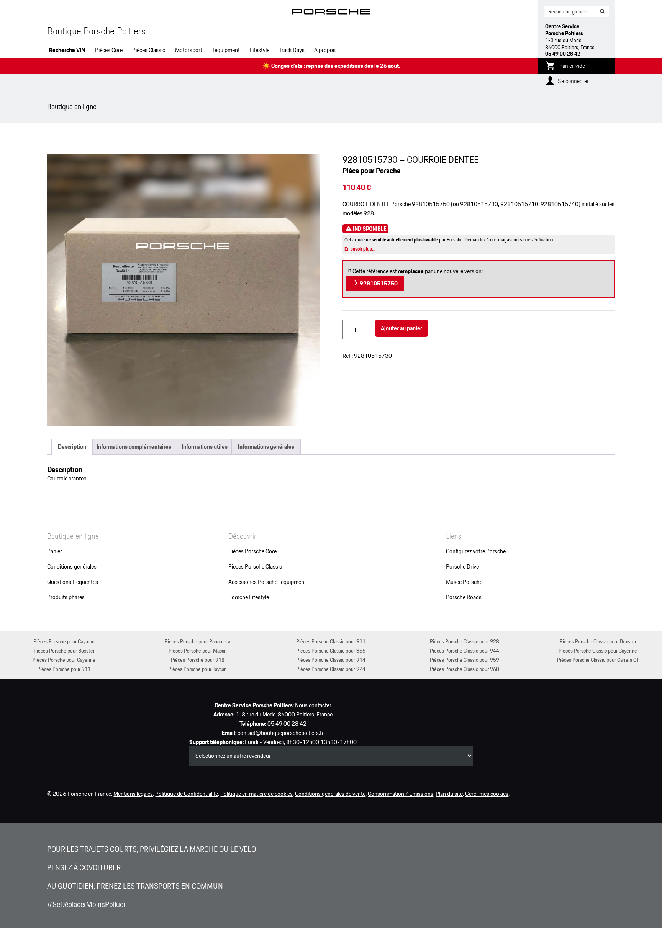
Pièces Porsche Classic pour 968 (464, 668)
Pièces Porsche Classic (255, 566)
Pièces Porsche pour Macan (198, 650)
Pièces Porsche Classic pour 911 (330, 641)
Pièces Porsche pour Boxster (64, 650)
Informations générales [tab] (266, 446)
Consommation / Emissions (400, 793)
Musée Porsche (464, 582)
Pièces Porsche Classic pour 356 (330, 650)
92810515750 (378, 283)
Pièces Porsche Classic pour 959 (464, 659)
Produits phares (66, 597)
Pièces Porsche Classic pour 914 (330, 659)
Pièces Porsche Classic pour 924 (330, 668)
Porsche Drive (462, 566)
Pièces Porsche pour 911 (64, 668)
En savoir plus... (359, 249)
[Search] (602, 11)
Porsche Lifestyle (248, 597)
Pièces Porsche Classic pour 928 (464, 641)
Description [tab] (72, 446)
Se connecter (573, 81)
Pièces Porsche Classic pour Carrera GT (598, 659)
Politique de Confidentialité (186, 793)
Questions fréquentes (72, 582)
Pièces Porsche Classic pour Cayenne (598, 650)
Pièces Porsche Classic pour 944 (464, 650)
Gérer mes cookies (486, 793)
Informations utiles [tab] (205, 446)
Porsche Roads (464, 597)
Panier (54, 551)
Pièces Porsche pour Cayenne (64, 659)
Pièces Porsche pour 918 (197, 659)
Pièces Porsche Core (252, 551)
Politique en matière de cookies (256, 793)
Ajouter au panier (401, 328)
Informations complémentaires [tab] (134, 446)
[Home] (331, 13)
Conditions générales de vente (330, 793)
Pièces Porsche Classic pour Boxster (598, 641)
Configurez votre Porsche (476, 551)
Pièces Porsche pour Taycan (197, 668)
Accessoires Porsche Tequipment (267, 582)
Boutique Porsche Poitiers (96, 31)
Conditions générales (72, 566)
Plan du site (449, 793)
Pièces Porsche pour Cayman (64, 641)
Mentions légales (133, 793)
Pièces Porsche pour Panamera (197, 641)
